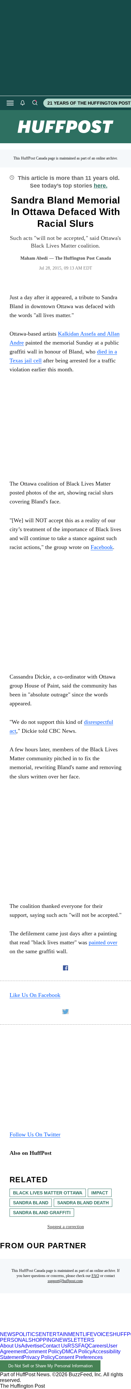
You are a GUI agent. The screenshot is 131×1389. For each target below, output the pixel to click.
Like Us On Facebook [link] (35, 995)
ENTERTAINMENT (61, 1334)
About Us (10, 1345)
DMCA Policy (77, 1351)
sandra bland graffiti (42, 1212)
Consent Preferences (79, 1357)
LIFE (88, 1334)
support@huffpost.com (65, 1281)
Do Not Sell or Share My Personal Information (50, 1365)
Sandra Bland (30, 1202)
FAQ (95, 1276)
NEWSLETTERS (74, 1340)
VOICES (103, 1334)
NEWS (8, 1334)
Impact (99, 1192)
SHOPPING (41, 1340)
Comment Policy (43, 1351)
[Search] (34, 103)
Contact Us (54, 1345)
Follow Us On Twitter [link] (35, 1134)
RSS (72, 1345)
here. (100, 185)
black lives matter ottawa (47, 1192)
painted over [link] (103, 942)
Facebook (102, 547)
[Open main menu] (10, 103)
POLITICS (27, 1334)
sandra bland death (83, 1202)
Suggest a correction (65, 1226)
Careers (97, 1345)
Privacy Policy (39, 1357)
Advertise (31, 1345)
